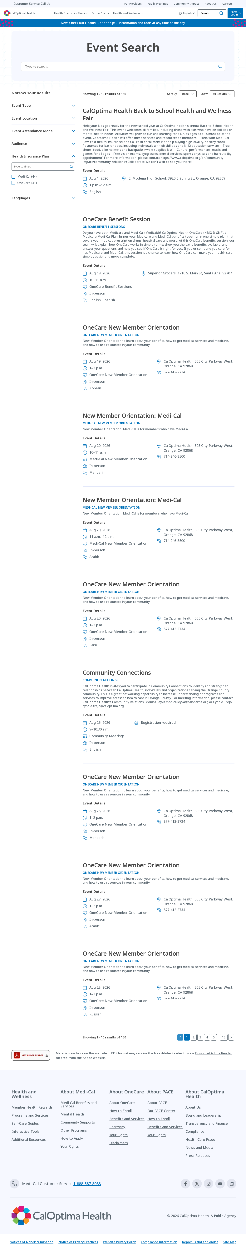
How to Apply (72, 1138)
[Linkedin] (231, 1183)
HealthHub (93, 23)
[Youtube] (220, 1183)
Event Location (24, 118)
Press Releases (197, 1155)
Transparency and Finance (206, 1123)
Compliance (194, 1131)
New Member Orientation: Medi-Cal (132, 415)
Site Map (229, 1242)
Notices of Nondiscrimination (31, 1242)
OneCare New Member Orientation (131, 327)
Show (204, 94)
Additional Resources (29, 1139)
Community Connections (117, 672)
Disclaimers (118, 1143)
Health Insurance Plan (30, 156)
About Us (193, 1107)
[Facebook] (185, 1183)
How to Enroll (120, 1110)
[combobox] (188, 93)
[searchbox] (123, 66)
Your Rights (70, 1146)
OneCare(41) (27, 183)
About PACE (157, 1102)
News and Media (199, 1147)
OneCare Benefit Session (116, 219)
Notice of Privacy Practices (78, 1242)
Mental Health (72, 1114)
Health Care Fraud (200, 1139)
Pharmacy (117, 1126)
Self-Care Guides (25, 1123)
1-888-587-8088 (87, 1183)
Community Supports (78, 1122)
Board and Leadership (203, 1115)
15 (223, 1037)
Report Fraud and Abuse (200, 1242)
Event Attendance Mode (32, 131)
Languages (21, 198)
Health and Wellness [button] (126, 13)
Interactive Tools (25, 1131)
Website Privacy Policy (119, 1242)
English (187, 13)
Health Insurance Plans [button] (69, 13)
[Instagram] (208, 1183)
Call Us (45, 4)
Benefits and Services (127, 1118)
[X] (197, 1183)
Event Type (21, 105)
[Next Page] (231, 1037)
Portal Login (234, 13)
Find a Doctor (100, 13)
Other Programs (74, 1130)
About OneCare (122, 1102)
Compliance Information (159, 1242)
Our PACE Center (161, 1110)
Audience (19, 143)
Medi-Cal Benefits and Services (79, 1104)
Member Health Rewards (32, 1107)
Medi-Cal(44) (27, 176)
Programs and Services (30, 1115)
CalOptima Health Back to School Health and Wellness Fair (157, 114)
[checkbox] (13, 177)
